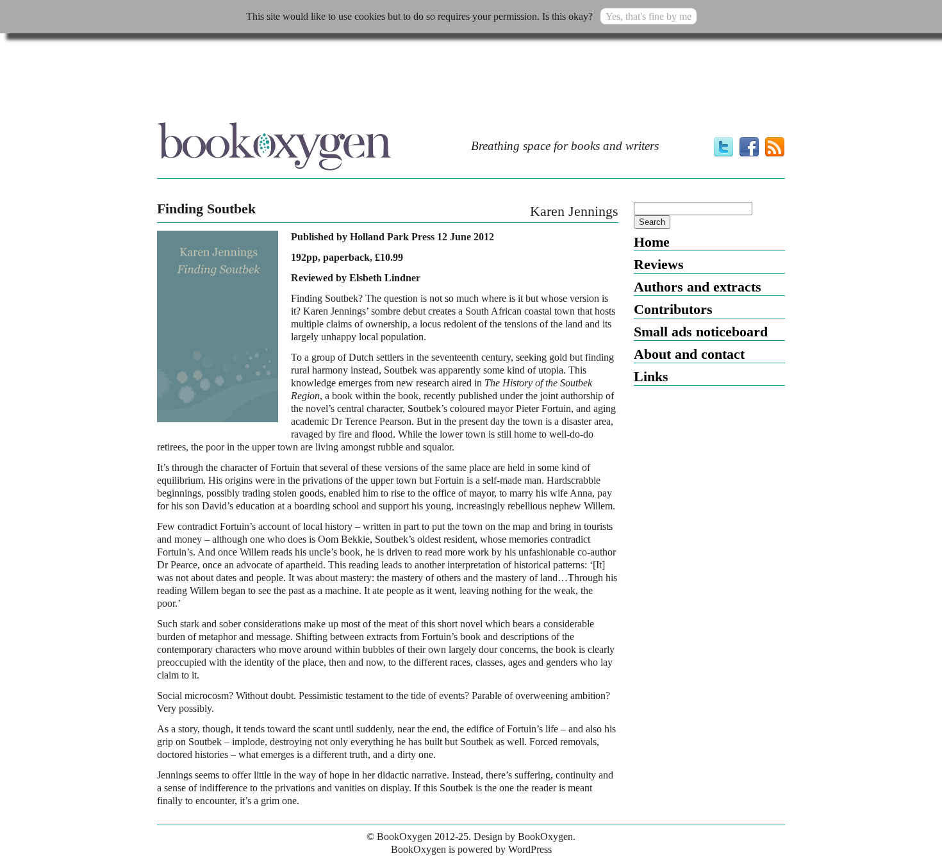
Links (651, 376)
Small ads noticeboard (701, 332)
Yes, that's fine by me (648, 16)
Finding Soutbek (206, 209)
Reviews (659, 264)
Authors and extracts (697, 287)
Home (652, 242)
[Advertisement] (471, 81)
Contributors (673, 309)
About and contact (689, 354)
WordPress (530, 849)
